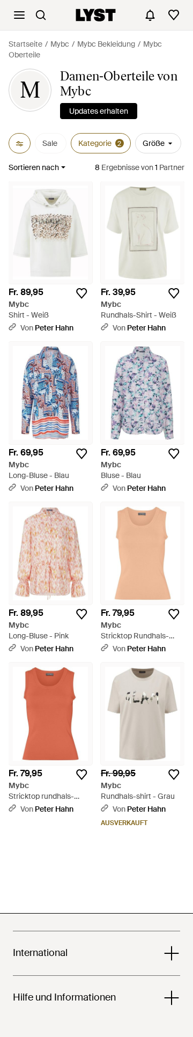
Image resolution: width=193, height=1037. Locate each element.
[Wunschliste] (173, 15)
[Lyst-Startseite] (95, 15)
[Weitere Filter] (20, 143)
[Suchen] (41, 15)
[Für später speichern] (81, 293)
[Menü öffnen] (19, 15)
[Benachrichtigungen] (150, 15)
